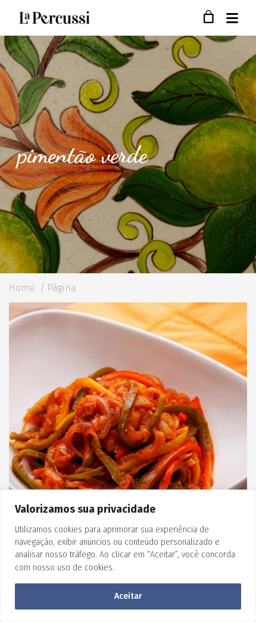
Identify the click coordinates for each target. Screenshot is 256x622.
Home (22, 287)
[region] (128, 556)
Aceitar (128, 596)
